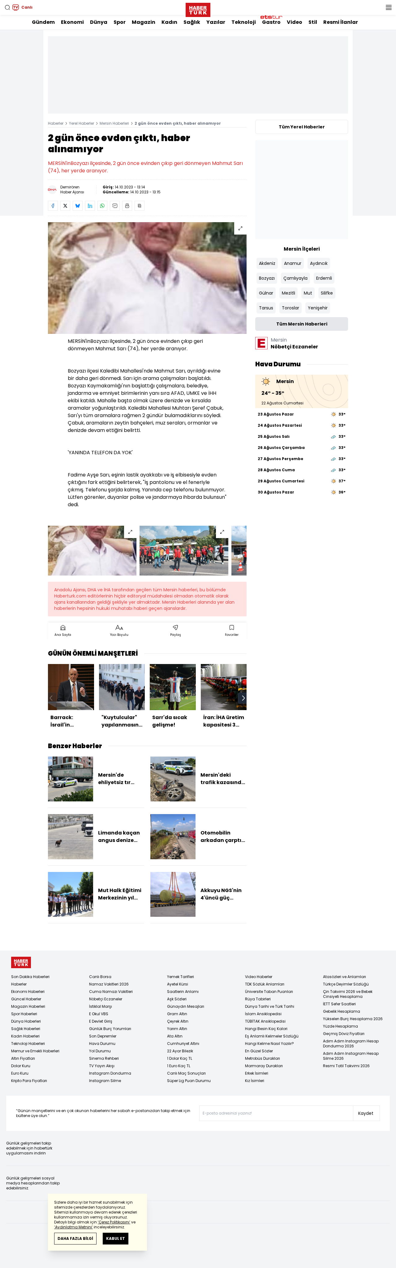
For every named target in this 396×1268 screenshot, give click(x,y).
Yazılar (215, 22)
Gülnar (266, 293)
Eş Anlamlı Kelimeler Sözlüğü (272, 1036)
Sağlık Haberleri (25, 1028)
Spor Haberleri (24, 1013)
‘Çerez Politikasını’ (114, 1222)
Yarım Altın (177, 1028)
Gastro (271, 22)
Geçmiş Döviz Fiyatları (343, 1033)
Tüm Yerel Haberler (302, 127)
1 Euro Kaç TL (178, 1065)
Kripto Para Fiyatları (29, 1080)
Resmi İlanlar (340, 22)
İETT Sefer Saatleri (339, 1004)
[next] (243, 698)
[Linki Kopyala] (139, 206)
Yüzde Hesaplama (340, 1026)
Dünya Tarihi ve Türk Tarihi (269, 1006)
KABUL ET (115, 1238)
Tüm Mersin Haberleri (301, 324)
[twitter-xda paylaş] (65, 206)
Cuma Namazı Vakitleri (111, 991)
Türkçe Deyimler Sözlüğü (346, 984)
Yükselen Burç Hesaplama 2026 (353, 1018)
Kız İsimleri (254, 1080)
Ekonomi (72, 22)
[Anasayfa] (21, 962)
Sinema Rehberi (104, 1058)
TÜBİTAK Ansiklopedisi (265, 1021)
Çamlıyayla (295, 278)
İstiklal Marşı (100, 1006)
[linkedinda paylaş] (90, 206)
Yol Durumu (100, 1051)
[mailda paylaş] (115, 206)
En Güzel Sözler (259, 1051)
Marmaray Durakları (264, 1065)
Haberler (55, 123)
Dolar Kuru (20, 1065)
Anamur (292, 263)
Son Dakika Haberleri (30, 976)
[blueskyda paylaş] (78, 206)
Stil (312, 22)
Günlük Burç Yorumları (110, 1028)
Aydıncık (319, 263)
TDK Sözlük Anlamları (264, 984)
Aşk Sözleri (177, 999)
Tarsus (266, 308)
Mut (308, 293)
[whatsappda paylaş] (102, 206)
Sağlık (191, 22)
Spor (120, 22)
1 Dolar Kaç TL (179, 1058)
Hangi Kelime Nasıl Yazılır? (269, 1043)
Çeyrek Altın (177, 1021)
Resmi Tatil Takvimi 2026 (346, 1065)
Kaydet (365, 1113)
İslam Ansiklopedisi (263, 1013)
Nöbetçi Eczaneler (105, 999)
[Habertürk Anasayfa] (198, 8)
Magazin (143, 22)
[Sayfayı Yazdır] (127, 206)
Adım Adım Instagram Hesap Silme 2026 (351, 1056)
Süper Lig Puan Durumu (189, 1080)
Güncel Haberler (26, 999)
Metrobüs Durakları (262, 1058)
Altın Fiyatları (23, 1058)
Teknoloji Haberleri (28, 1043)
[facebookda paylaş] (53, 206)
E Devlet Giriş (100, 1021)
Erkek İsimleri (256, 1073)
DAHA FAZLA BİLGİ (75, 1238)
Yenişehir (318, 308)
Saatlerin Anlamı (183, 991)
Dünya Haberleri (26, 1021)
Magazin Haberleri (28, 1006)
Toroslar (290, 308)
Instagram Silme (105, 1080)
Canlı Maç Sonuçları (186, 1073)
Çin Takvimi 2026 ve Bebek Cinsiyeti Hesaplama (347, 994)
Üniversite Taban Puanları (269, 991)
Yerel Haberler (81, 123)
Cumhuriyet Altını (183, 1043)
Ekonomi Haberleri (28, 991)
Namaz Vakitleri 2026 (109, 984)
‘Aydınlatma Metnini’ (73, 1227)
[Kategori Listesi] (388, 7)
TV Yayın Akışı (101, 1065)
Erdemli (324, 278)
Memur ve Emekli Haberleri (35, 1051)
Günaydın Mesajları (185, 1006)
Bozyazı (267, 278)
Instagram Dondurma (110, 1073)
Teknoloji (243, 22)
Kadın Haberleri (25, 1036)
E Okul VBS (98, 1013)
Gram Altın (177, 1013)
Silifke (327, 293)
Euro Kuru (19, 1073)
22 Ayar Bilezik (180, 1051)
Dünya (98, 22)
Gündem (43, 22)
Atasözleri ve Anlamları (344, 976)
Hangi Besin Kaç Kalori (266, 1028)
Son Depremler (102, 1036)
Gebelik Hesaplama (341, 1011)
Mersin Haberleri (114, 123)
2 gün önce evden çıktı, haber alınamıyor (178, 123)
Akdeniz (267, 263)
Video (294, 22)
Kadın (169, 22)
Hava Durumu (102, 1043)
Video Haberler (258, 976)
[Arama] (7, 7)
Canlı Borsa (100, 976)
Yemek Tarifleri (180, 976)
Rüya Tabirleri (258, 999)
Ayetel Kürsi (177, 984)
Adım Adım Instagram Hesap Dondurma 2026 (351, 1043)
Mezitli (288, 293)
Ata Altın (175, 1036)
